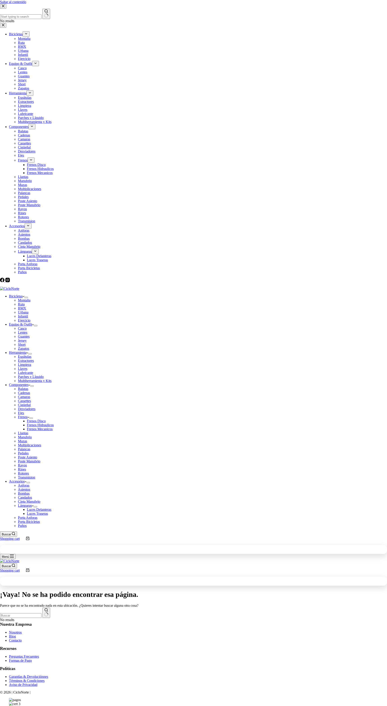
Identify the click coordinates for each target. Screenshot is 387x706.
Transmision (26, 477)
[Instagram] (7, 281)
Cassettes (24, 401)
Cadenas (24, 393)
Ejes (21, 413)
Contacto (15, 640)
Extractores (26, 361)
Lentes (22, 332)
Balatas (23, 389)
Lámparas (25, 505)
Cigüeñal (24, 405)
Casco (22, 328)
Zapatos (23, 348)
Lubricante (25, 373)
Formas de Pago (20, 660)
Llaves (22, 369)
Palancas (24, 449)
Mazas (22, 441)
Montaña (24, 300)
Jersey (22, 340)
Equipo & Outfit (20, 324)
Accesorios (17, 481)
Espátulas (24, 356)
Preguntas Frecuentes (24, 656)
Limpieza (24, 365)
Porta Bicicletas (29, 522)
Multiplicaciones (29, 445)
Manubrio (25, 437)
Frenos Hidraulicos (40, 425)
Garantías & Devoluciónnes (28, 676)
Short (22, 344)
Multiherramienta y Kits (35, 381)
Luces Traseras (37, 513)
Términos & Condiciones (27, 681)
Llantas (23, 433)
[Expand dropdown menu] (26, 297)
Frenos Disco (36, 421)
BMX (22, 308)
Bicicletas (16, 296)
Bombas (24, 493)
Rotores (23, 473)
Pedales (23, 453)
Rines (22, 469)
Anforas (23, 485)
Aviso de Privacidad (23, 685)
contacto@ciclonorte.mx (20, 284)
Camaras (24, 397)
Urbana (23, 312)
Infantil (23, 316)
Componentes (18, 385)
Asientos (24, 489)
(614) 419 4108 (59, 284)
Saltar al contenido (13, 2)
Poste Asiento (27, 457)
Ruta (21, 304)
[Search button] (46, 613)
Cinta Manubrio (29, 501)
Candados (25, 497)
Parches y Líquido (31, 377)
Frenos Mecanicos (40, 429)
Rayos (22, 465)
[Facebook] (2, 281)
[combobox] (20, 615)
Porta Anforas (27, 517)
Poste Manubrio (29, 461)
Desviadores (26, 409)
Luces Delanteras (39, 509)
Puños (22, 526)
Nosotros (15, 632)
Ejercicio (24, 320)
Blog (12, 636)
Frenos (23, 417)
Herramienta (17, 352)
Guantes (24, 336)
